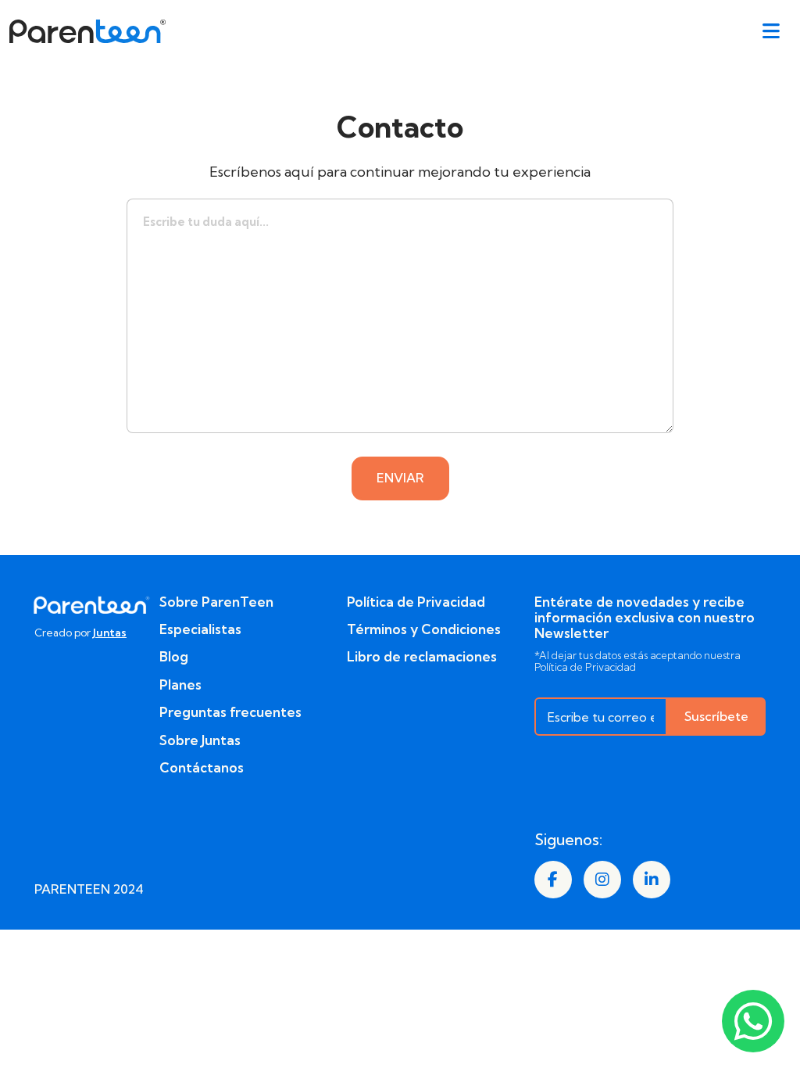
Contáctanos (201, 768)
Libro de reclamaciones (422, 657)
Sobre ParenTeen (216, 602)
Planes (180, 685)
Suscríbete (716, 716)
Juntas (110, 632)
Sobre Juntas (200, 740)
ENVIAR (400, 478)
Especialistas (200, 629)
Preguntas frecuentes (230, 712)
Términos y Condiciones (424, 629)
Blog (173, 657)
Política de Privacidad (416, 602)
